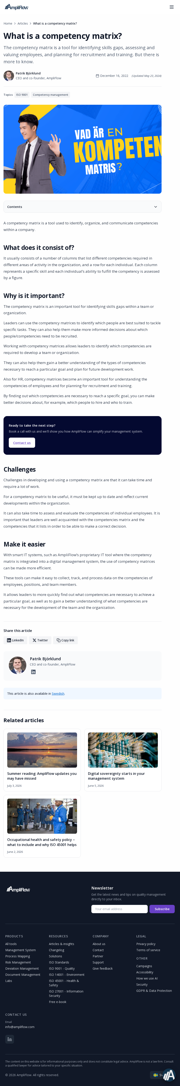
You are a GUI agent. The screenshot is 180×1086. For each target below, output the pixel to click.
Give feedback (103, 968)
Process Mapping (17, 956)
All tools (11, 944)
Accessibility (144, 972)
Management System (20, 950)
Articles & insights (61, 944)
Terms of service (148, 950)
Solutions (55, 956)
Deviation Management (22, 968)
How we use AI (147, 978)
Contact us (22, 442)
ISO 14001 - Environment (67, 974)
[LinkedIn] (9, 1039)
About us (99, 944)
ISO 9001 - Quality (62, 968)
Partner (98, 956)
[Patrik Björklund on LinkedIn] (33, 671)
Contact (98, 950)
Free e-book (57, 1002)
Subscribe (162, 909)
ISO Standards (59, 962)
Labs (8, 981)
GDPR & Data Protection (154, 991)
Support (98, 962)
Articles (23, 23)
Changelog (56, 950)
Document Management (22, 974)
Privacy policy (145, 944)
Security (142, 984)
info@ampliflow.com (19, 1027)
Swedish (58, 693)
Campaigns (144, 966)
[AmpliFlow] (18, 889)
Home (8, 23)
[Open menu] (171, 7)
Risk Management (18, 962)
